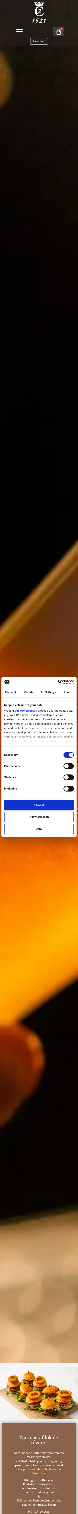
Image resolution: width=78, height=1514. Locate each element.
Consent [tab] (10, 692)
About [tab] (67, 692)
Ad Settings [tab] (48, 692)
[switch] (68, 766)
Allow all (39, 805)
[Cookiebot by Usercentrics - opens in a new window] (58, 682)
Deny (39, 828)
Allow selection (39, 816)
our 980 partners (26, 710)
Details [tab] (28, 692)
